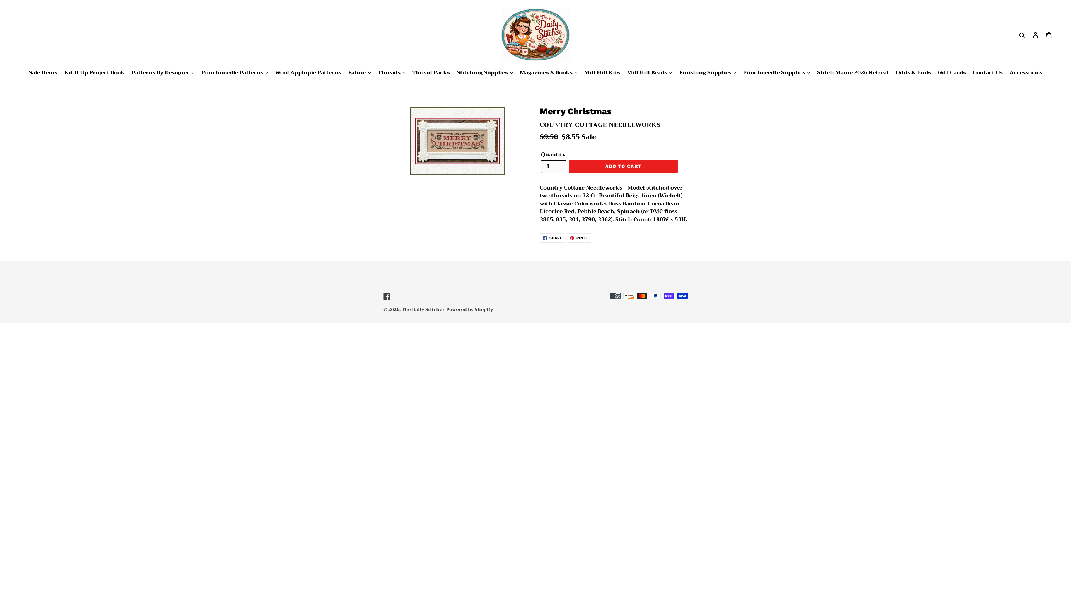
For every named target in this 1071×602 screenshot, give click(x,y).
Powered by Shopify (469, 310)
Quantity (553, 155)
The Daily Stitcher (423, 310)
